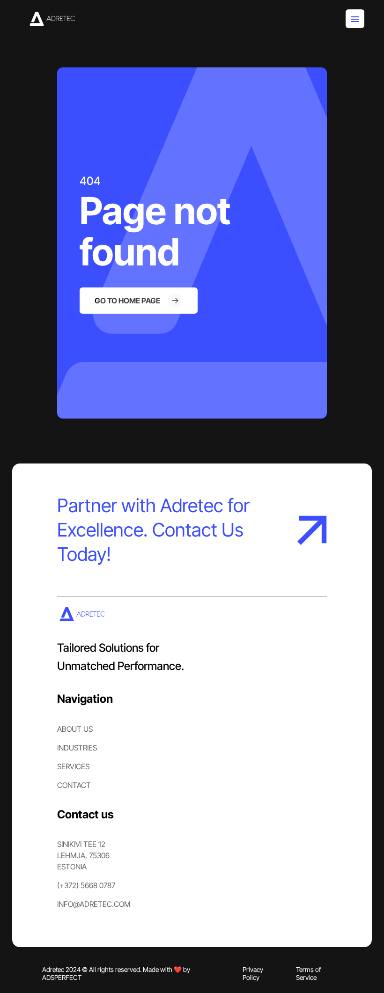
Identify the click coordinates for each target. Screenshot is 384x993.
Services (73, 766)
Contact (74, 785)
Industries (77, 747)
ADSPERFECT (61, 977)
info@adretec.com (94, 904)
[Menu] (355, 18)
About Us (75, 729)
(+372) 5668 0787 (86, 885)
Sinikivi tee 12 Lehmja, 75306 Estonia (83, 855)
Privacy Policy (253, 973)
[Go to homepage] (52, 19)
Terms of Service (308, 973)
